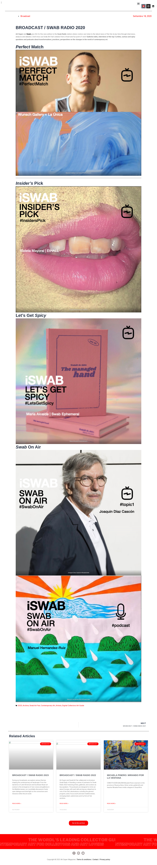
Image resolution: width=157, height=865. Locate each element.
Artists (58, 705)
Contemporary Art (48, 705)
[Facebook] (78, 853)
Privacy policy (105, 859)
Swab (29, 34)
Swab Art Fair (34, 705)
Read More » (16, 803)
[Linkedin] (153, 6)
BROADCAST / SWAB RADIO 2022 (78, 775)
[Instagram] (148, 6)
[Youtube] (83, 853)
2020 (20, 705)
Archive (26, 705)
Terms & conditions (84, 859)
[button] (138, 3)
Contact (95, 859)
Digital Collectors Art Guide (73, 705)
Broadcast (25, 16)
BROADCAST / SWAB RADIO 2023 (30, 775)
